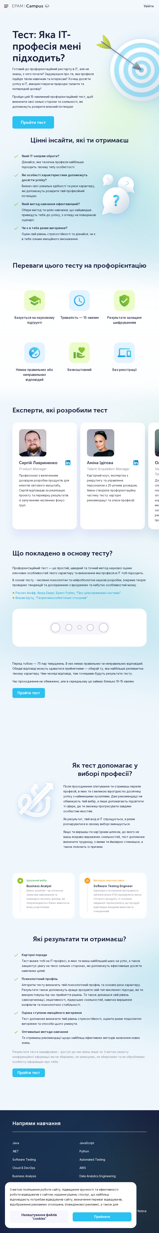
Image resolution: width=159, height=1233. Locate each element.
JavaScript (87, 1143)
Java (15, 1143)
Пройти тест (33, 122)
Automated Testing (92, 1159)
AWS (83, 1168)
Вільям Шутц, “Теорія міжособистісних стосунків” (52, 598)
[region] (70, 1205)
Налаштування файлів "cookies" (39, 1217)
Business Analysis (24, 1176)
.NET (15, 1151)
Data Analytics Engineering (98, 1176)
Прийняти (102, 1217)
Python (84, 1151)
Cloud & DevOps (23, 1168)
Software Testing (24, 1159)
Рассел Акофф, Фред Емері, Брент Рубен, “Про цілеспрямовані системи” (68, 593)
